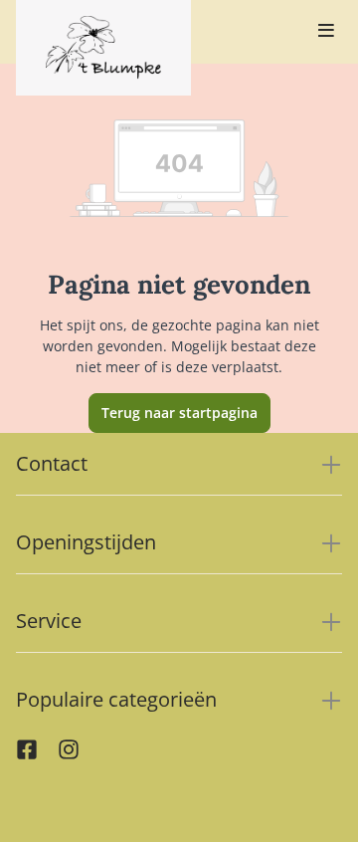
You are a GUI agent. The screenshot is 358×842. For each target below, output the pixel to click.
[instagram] (69, 754)
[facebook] (27, 754)
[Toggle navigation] (326, 32)
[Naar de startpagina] (103, 48)
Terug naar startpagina (179, 412)
